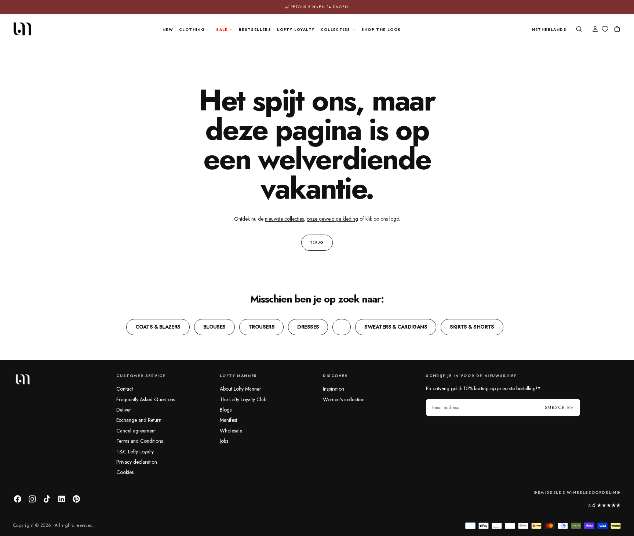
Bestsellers (255, 29)
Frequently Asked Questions (145, 399)
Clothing (192, 29)
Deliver (123, 409)
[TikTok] (47, 499)
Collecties (335, 29)
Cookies (125, 472)
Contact (124, 388)
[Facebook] (17, 499)
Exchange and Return (138, 420)
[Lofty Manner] (22, 379)
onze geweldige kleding (332, 218)
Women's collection (344, 399)
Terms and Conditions (139, 441)
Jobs (224, 441)
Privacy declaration (136, 462)
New (168, 29)
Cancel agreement (136, 430)
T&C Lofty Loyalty (135, 451)
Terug (317, 242)
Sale (222, 29)
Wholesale (231, 430)
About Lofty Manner (240, 388)
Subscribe (559, 407)
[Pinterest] (76, 499)
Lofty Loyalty (295, 29)
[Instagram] (32, 499)
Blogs (226, 409)
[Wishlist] (605, 29)
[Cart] (617, 29)
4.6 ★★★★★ (604, 505)
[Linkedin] (61, 499)
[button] (549, 30)
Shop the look (381, 29)
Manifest (228, 420)
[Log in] (595, 29)
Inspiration (333, 388)
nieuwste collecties (284, 218)
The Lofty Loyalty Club (243, 399)
